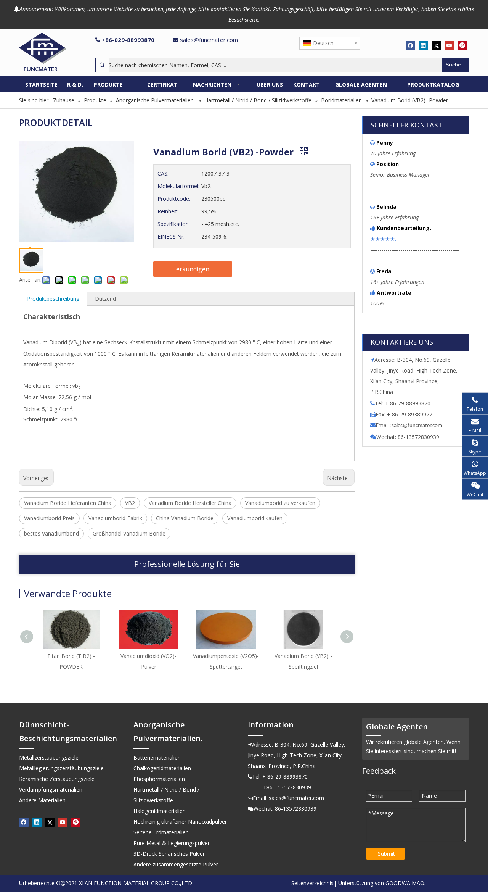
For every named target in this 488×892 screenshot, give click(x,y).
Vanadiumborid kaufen (255, 518)
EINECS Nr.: (171, 236)
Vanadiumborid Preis (49, 518)
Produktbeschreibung (53, 298)
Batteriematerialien (157, 757)
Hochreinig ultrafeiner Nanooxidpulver (180, 821)
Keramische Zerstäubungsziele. (57, 778)
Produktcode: (173, 198)
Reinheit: (167, 211)
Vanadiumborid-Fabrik (115, 518)
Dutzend (105, 298)
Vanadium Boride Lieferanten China (67, 502)
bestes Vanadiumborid (51, 533)
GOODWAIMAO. (405, 883)
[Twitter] (436, 45)
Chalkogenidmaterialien (162, 768)
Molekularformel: (178, 186)
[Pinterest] (462, 45)
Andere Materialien (42, 800)
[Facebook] (410, 45)
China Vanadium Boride (185, 518)
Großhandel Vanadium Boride (129, 533)
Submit (386, 853)
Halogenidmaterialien (159, 811)
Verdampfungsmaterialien (50, 789)
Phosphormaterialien (159, 778)
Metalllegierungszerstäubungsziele (61, 768)
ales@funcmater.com (418, 426)
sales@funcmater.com (209, 40)
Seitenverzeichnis (312, 883)
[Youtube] (449, 45)
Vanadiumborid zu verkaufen (280, 502)
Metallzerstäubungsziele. (49, 757)
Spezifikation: (173, 223)
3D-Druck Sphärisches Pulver (169, 853)
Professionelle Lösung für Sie (187, 564)
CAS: (163, 173)
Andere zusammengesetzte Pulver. (176, 864)
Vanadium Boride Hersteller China (190, 502)
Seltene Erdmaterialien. (161, 832)
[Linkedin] (423, 45)
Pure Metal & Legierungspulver (171, 843)
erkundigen (192, 269)
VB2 (130, 502)
